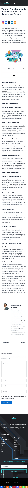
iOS (2, 452)
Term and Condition (18, 451)
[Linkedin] (12, 22)
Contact (15, 448)
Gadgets (3, 443)
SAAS (2, 454)
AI (1, 447)
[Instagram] (3, 22)
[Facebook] (6, 22)
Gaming (3, 450)
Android (3, 441)
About (15, 446)
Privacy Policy (17, 444)
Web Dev (3, 437)
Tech (2, 445)
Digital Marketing (4, 439)
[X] (9, 22)
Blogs (15, 442)
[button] (14, 3)
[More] (15, 22)
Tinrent (9, 195)
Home (15, 440)
